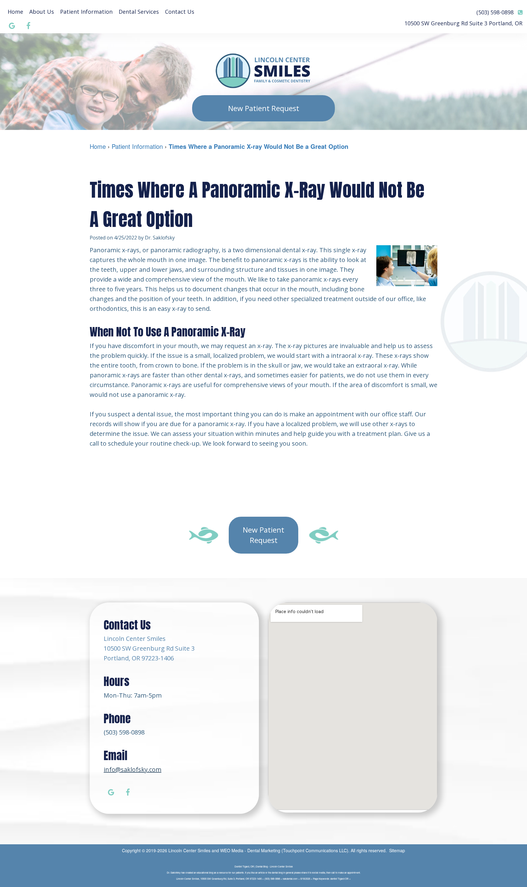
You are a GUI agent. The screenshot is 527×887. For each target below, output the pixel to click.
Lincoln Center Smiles (189, 850)
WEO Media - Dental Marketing (250, 850)
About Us (41, 11)
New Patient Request (263, 108)
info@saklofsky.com (132, 769)
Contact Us (179, 11)
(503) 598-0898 (124, 732)
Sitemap (397, 850)
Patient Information (86, 11)
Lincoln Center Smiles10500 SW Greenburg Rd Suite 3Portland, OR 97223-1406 (149, 648)
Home (15, 11)
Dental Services (139, 11)
